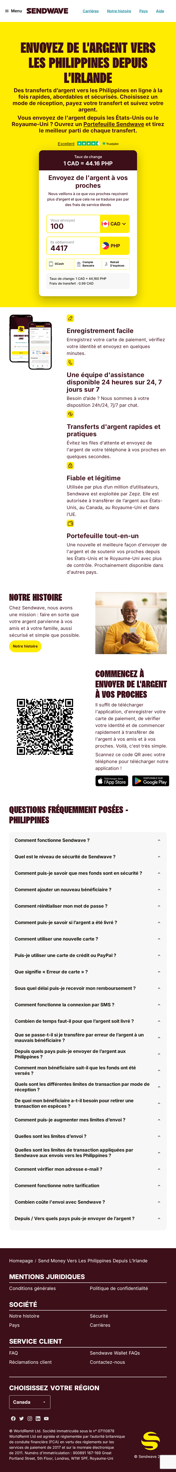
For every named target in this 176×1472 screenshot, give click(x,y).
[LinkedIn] (38, 1418)
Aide (160, 11)
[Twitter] (21, 1418)
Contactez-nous (107, 1362)
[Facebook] (13, 1418)
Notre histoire (119, 11)
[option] (41, 1384)
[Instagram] (30, 1418)
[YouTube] (46, 1418)
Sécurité (99, 1316)
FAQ (13, 1353)
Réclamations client (30, 1362)
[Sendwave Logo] (47, 11)
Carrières (91, 11)
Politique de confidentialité (119, 1288)
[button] (88, 840)
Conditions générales (32, 1288)
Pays (143, 11)
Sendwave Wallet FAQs (115, 1353)
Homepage (21, 1260)
